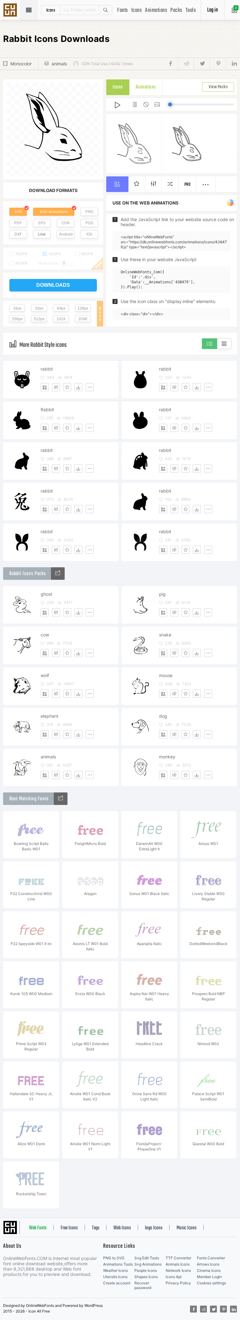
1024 (61, 319)
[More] (90, 387)
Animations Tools (118, 1264)
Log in (212, 10)
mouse (165, 675)
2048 (82, 319)
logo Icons (153, 1228)
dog (163, 716)
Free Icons (69, 1228)
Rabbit (47, 409)
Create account (116, 1283)
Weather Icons (115, 1270)
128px (83, 308)
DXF (18, 234)
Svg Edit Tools (146, 1258)
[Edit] (56, 387)
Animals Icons (178, 1264)
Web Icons (122, 1228)
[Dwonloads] (78, 387)
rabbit (47, 369)
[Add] (45, 387)
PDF (18, 222)
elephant (49, 716)
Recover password (142, 1285)
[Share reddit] (186, 64)
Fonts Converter (211, 1258)
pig (162, 594)
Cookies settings (211, 1283)
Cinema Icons (209, 1270)
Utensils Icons (115, 1276)
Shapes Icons (146, 1276)
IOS (89, 234)
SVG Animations (54, 211)
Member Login (209, 1276)
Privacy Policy (178, 1283)
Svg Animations (148, 1264)
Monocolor (21, 63)
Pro (187, 184)
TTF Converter (178, 1258)
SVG (18, 211)
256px (17, 319)
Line (42, 234)
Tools (191, 10)
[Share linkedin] (231, 64)
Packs (176, 10)
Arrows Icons (208, 1264)
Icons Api (174, 1276)
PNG (89, 211)
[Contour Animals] (58, 573)
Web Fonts (38, 1228)
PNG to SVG (113, 1258)
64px (61, 308)
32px (39, 308)
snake (165, 634)
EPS (42, 222)
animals (59, 63)
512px (39, 319)
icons (50, 10)
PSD (89, 222)
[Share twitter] (202, 64)
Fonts (122, 10)
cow (45, 634)
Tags (95, 1228)
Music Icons (187, 1228)
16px (17, 308)
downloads (53, 285)
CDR (66, 222)
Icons (136, 10)
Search (105, 10)
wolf (45, 675)
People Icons (145, 1270)
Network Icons (178, 1270)
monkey (167, 756)
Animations (156, 10)
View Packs (218, 87)
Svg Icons (11, 11)
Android (65, 234)
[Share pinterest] (218, 64)
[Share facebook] (172, 64)
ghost (46, 594)
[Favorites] (67, 387)
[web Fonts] (61, 798)
